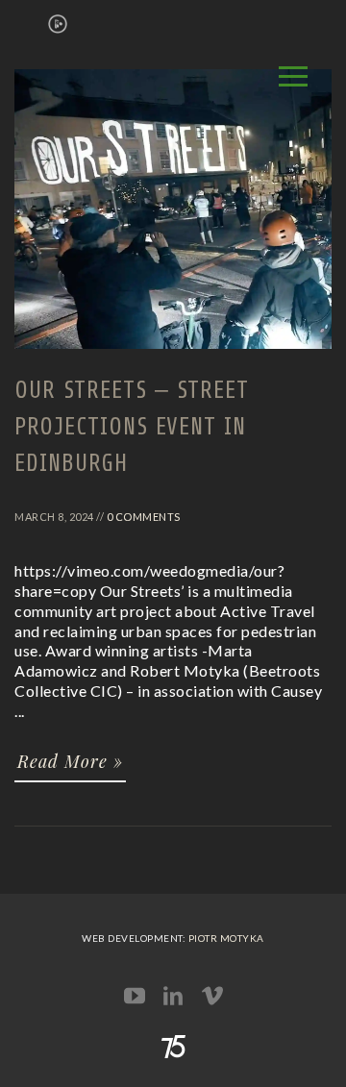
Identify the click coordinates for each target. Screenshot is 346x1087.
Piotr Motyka (226, 938)
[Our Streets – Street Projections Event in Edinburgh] (173, 357)
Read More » (70, 761)
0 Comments (144, 516)
